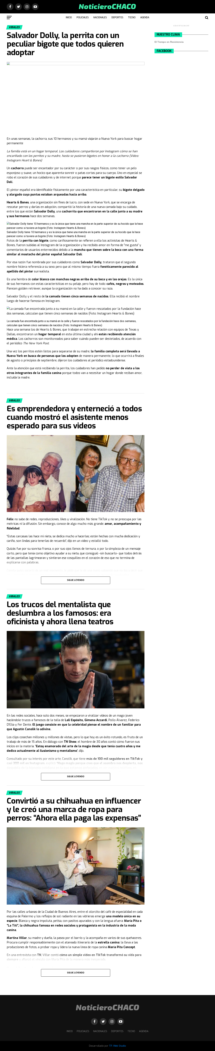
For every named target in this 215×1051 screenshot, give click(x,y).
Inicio (69, 17)
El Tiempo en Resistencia (169, 42)
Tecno (132, 17)
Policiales (83, 17)
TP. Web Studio (117, 1045)
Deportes (117, 17)
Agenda (144, 17)
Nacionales (100, 17)
